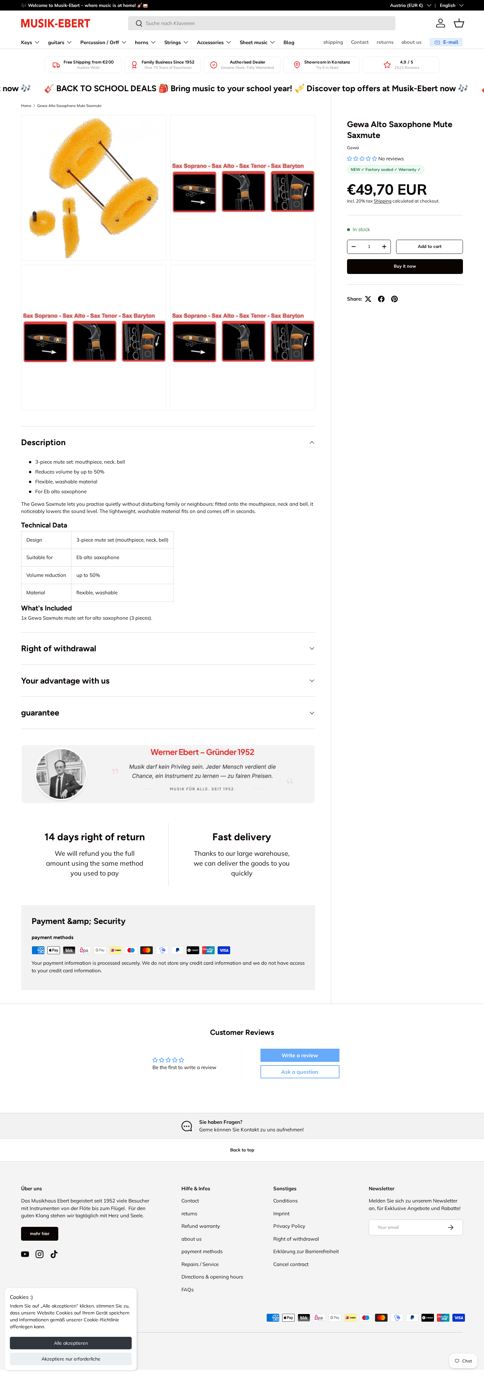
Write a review (300, 1055)
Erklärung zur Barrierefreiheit (306, 1251)
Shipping (382, 200)
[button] (459, 23)
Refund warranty (200, 1226)
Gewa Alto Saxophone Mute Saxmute (69, 105)
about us (411, 42)
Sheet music (253, 42)
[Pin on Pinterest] (394, 299)
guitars (56, 42)
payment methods (202, 1251)
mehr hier (39, 1233)
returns (385, 42)
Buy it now (405, 266)
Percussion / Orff (99, 42)
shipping (333, 42)
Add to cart (430, 246)
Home (26, 105)
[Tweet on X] (368, 299)
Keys (26, 42)
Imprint (281, 1213)
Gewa (353, 147)
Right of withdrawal (296, 1239)
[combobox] (261, 23)
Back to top (242, 1149)
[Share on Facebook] (381, 299)
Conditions (285, 1201)
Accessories (210, 42)
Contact (360, 42)
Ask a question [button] (299, 1071)
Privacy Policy (289, 1226)
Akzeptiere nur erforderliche (70, 1359)
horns (141, 42)
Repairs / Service (200, 1264)
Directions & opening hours (212, 1277)
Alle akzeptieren (71, 1343)
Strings (172, 42)
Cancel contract (291, 1264)
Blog (288, 42)
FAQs (187, 1289)
